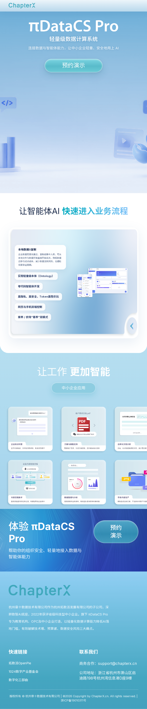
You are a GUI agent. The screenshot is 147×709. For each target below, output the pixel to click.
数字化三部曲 (18, 680)
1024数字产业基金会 (23, 671)
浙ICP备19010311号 (73, 700)
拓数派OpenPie (20, 663)
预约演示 (73, 65)
